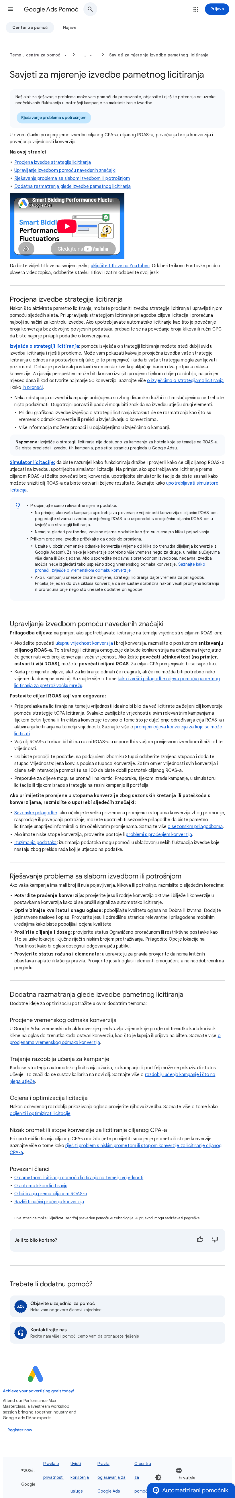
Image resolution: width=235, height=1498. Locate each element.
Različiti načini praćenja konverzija (49, 1202)
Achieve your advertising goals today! (38, 1391)
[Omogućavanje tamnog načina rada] (158, 1477)
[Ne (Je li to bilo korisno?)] (215, 1240)
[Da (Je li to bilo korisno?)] (200, 1240)
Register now (19, 1430)
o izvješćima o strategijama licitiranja (185, 381)
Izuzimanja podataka (35, 843)
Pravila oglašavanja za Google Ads (111, 1477)
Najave (70, 27)
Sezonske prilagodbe (35, 813)
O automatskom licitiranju (40, 1186)
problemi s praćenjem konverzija (159, 835)
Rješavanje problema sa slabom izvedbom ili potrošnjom (72, 178)
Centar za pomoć (30, 27)
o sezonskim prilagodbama (195, 826)
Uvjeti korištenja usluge (79, 1477)
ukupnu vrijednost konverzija (84, 643)
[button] (10, 9)
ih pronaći (33, 387)
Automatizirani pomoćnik (195, 1490)
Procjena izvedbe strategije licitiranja (52, 162)
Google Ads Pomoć (51, 9)
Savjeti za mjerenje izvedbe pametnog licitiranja (159, 55)
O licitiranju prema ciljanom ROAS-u (50, 1194)
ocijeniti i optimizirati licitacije (40, 1113)
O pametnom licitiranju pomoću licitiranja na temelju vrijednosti (78, 1178)
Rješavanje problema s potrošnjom (54, 117)
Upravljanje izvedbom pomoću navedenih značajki (64, 170)
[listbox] (193, 1477)
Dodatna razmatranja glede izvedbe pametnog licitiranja (72, 186)
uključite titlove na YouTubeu (120, 266)
